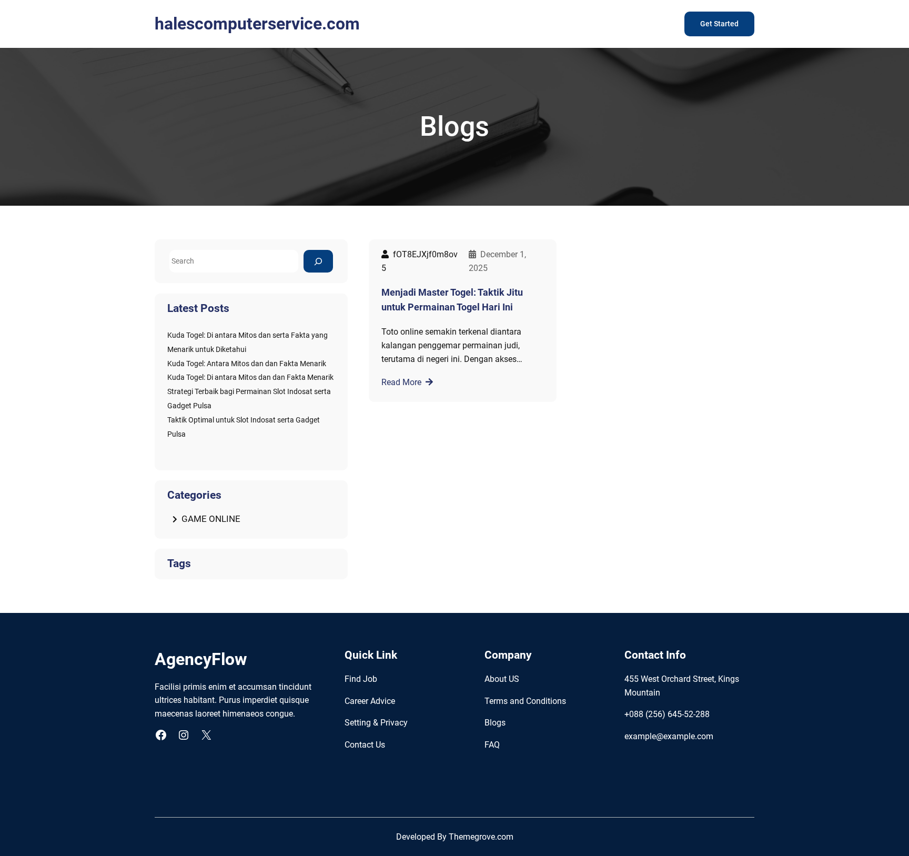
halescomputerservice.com (257, 24)
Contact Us (365, 745)
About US (501, 679)
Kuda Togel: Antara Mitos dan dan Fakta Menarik (246, 363)
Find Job (361, 679)
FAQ (492, 745)
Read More (401, 382)
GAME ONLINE (210, 518)
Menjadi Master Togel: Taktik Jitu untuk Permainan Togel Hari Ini (452, 300)
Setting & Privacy (376, 723)
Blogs (495, 723)
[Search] (318, 261)
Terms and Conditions (525, 701)
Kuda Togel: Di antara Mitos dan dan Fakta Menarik (250, 377)
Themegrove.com (481, 837)
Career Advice (370, 701)
